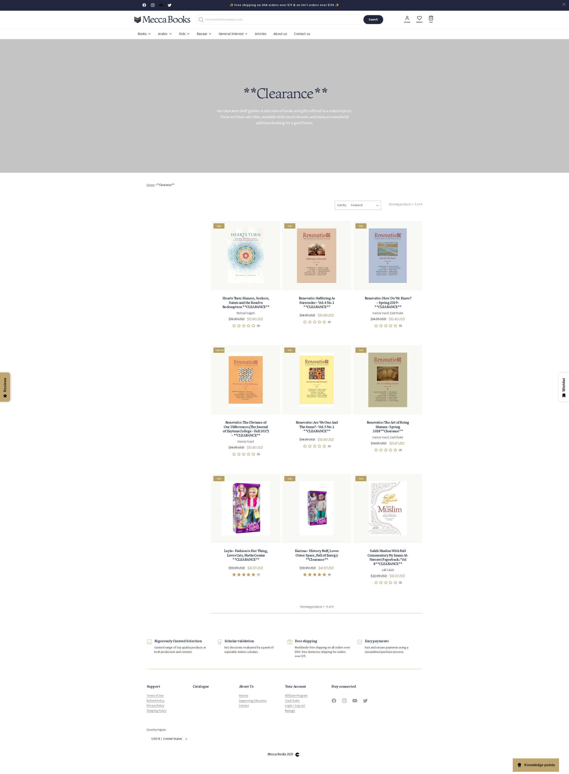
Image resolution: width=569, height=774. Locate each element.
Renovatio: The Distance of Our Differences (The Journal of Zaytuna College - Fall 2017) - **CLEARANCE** (246, 429)
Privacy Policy (155, 705)
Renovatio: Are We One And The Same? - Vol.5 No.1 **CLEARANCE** (317, 427)
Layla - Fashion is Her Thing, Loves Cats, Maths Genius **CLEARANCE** (246, 555)
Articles (260, 34)
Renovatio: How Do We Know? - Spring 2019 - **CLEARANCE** (387, 302)
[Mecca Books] (162, 19)
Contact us (302, 34)
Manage (290, 711)
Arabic (163, 34)
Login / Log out (295, 705)
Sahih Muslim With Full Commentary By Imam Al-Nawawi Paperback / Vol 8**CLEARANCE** (387, 557)
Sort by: (342, 205)
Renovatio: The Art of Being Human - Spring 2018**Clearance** (388, 427)
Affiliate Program (296, 695)
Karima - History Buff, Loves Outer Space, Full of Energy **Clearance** (317, 555)
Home (150, 185)
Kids (182, 34)
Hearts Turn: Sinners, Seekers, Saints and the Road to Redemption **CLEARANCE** (245, 302)
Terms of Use (155, 695)
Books (142, 34)
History (243, 695)
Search (373, 19)
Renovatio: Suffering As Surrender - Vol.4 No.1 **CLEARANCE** (317, 302)
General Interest (231, 34)
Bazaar (202, 34)
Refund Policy (155, 701)
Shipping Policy (156, 711)
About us (280, 34)
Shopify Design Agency (297, 755)
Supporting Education (253, 701)
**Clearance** (165, 185)
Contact (244, 705)
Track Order (292, 701)
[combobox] (283, 19)
